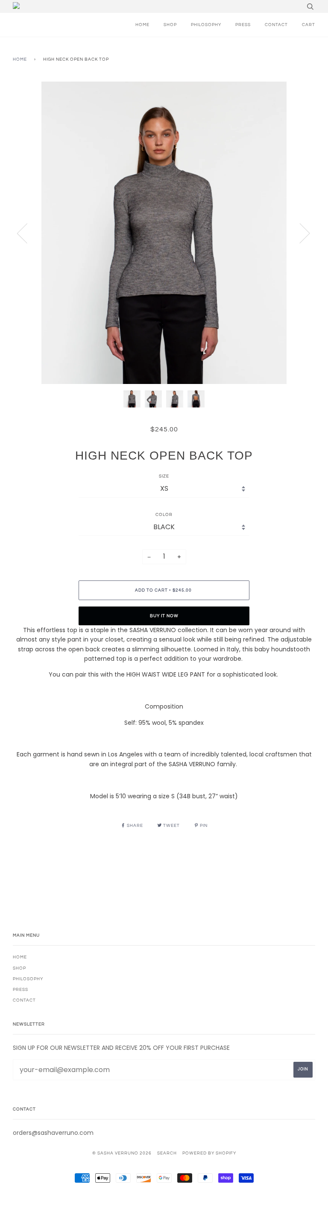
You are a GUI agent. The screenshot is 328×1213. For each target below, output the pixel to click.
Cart (308, 25)
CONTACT (276, 25)
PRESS (243, 25)
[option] (164, 233)
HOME (142, 25)
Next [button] (299, 233)
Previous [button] (27, 233)
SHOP (170, 25)
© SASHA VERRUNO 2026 (122, 1153)
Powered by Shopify (209, 1153)
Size (164, 476)
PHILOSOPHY (206, 25)
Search (167, 1153)
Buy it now (164, 616)
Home (20, 59)
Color (164, 515)
